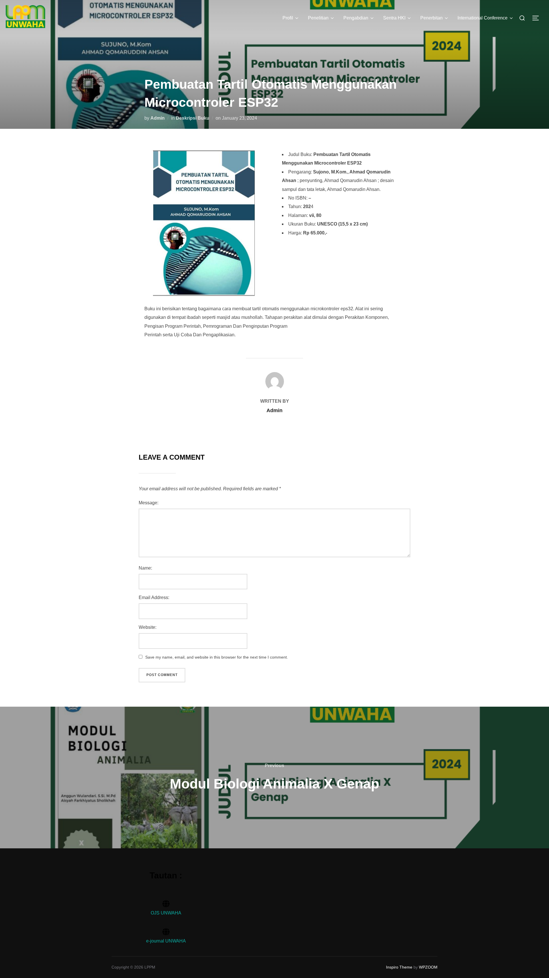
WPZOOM (428, 967)
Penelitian (318, 17)
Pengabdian (355, 17)
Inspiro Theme (399, 967)
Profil (288, 17)
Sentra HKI (394, 17)
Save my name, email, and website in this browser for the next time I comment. (216, 657)
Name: (145, 568)
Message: (148, 502)
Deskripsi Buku (192, 118)
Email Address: (154, 597)
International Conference (483, 17)
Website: (147, 627)
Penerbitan (431, 17)
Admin (157, 118)
